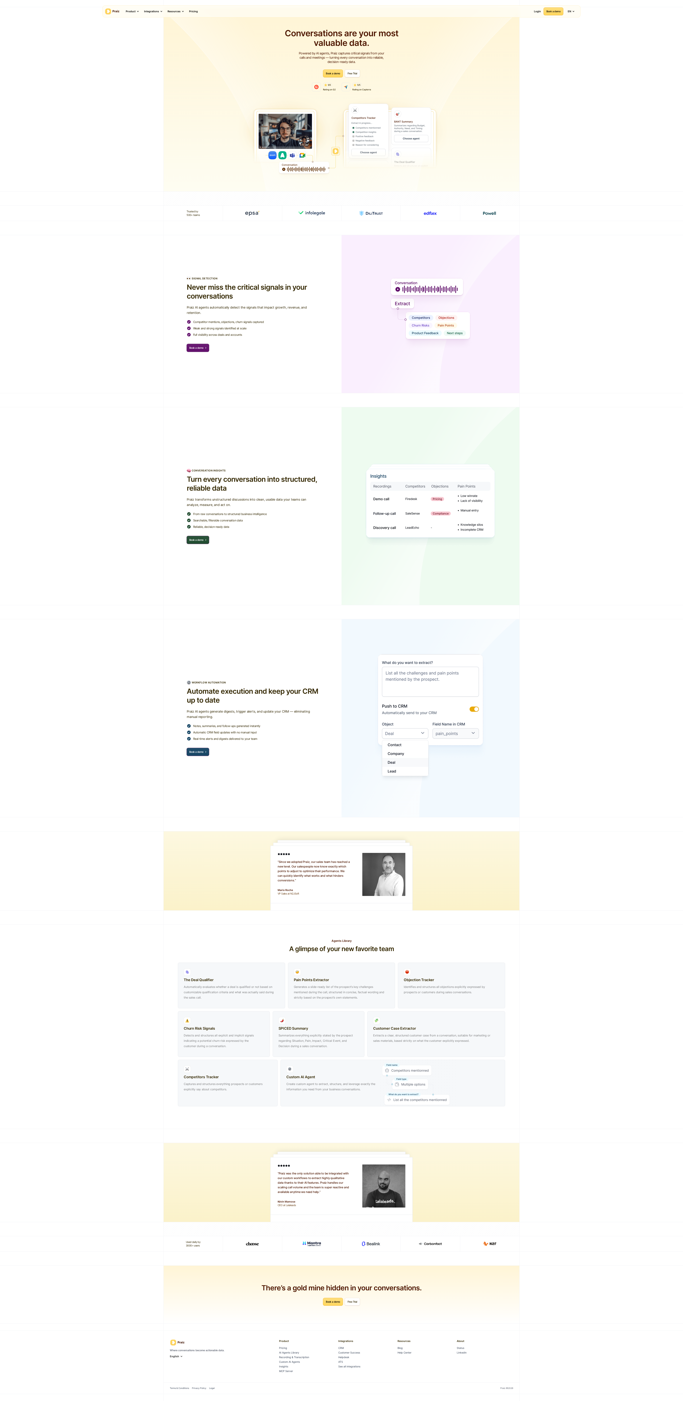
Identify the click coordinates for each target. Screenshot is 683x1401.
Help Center (404, 1352)
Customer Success (349, 1352)
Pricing (283, 1347)
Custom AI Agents (289, 1361)
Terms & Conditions (179, 1388)
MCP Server (286, 1371)
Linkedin (462, 1352)
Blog (400, 1347)
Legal (212, 1388)
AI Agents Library (289, 1352)
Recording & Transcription (294, 1357)
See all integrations (349, 1366)
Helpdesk (343, 1357)
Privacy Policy (199, 1388)
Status (460, 1347)
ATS (340, 1361)
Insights (283, 1366)
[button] (131, 11)
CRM (341, 1347)
